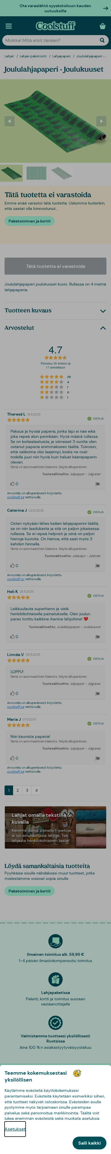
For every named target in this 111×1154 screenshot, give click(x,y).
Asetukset (15, 1129)
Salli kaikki (89, 1143)
